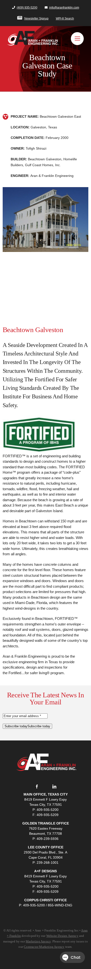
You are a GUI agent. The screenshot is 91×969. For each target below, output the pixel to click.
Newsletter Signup (36, 18)
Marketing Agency (38, 941)
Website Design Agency (62, 936)
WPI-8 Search (65, 18)
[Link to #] (77, 38)
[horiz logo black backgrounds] (45, 747)
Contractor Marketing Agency (44, 947)
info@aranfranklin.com (64, 7)
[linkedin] (54, 786)
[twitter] (46, 786)
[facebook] (37, 786)
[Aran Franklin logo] (32, 33)
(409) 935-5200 (27, 7)
